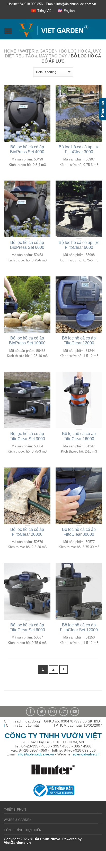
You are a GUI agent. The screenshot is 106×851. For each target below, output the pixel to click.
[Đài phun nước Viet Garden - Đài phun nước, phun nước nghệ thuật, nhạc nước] (54, 29)
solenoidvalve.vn (86, 754)
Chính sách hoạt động (22, 721)
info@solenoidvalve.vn (35, 754)
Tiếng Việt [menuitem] (44, 11)
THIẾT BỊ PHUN (15, 809)
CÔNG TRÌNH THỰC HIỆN (22, 830)
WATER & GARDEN (39, 51)
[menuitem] (42, 11)
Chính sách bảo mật (22, 725)
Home (10, 51)
